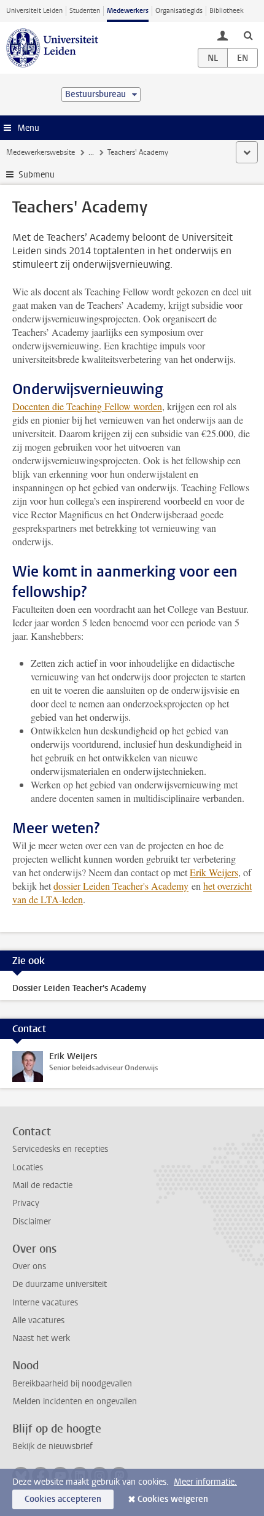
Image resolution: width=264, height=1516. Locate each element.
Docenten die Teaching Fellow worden (87, 406)
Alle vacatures (38, 1320)
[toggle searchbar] (248, 35)
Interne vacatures (45, 1302)
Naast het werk (41, 1338)
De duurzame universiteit (59, 1284)
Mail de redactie (42, 1185)
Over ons (29, 1266)
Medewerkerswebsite (40, 152)
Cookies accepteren (63, 1499)
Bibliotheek (226, 10)
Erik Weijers (214, 872)
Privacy (25, 1203)
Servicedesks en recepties (60, 1149)
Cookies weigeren (173, 1499)
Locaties (27, 1167)
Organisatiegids (179, 10)
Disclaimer (31, 1221)
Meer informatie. (205, 1482)
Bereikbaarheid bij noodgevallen (72, 1384)
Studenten (84, 10)
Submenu (36, 175)
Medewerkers (128, 10)
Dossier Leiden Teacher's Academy (79, 988)
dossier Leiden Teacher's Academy (120, 885)
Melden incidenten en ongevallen (74, 1401)
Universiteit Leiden (34, 10)
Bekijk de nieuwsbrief (52, 1446)
